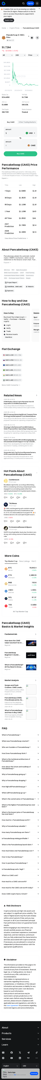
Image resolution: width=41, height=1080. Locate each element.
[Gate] (3, 3)
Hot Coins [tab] (36, 561)
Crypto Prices (14, 28)
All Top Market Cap (20, 612)
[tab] (11, 122)
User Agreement (13, 1005)
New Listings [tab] (24, 561)
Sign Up (30, 3)
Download (34, 1073)
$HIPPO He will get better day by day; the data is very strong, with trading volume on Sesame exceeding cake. (20, 534)
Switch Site (9, 20)
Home (4, 28)
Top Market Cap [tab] (11, 561)
